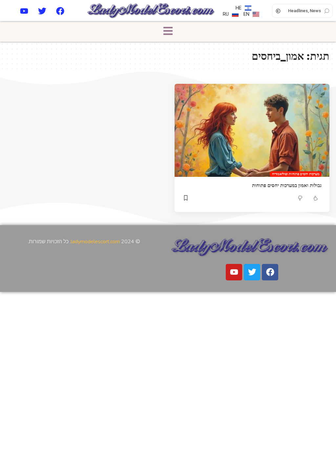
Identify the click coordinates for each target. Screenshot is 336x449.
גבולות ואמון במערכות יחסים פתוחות (287, 185)
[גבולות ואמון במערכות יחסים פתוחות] (252, 130)
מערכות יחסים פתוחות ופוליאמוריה (295, 174)
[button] (168, 31)
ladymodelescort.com (95, 241)
